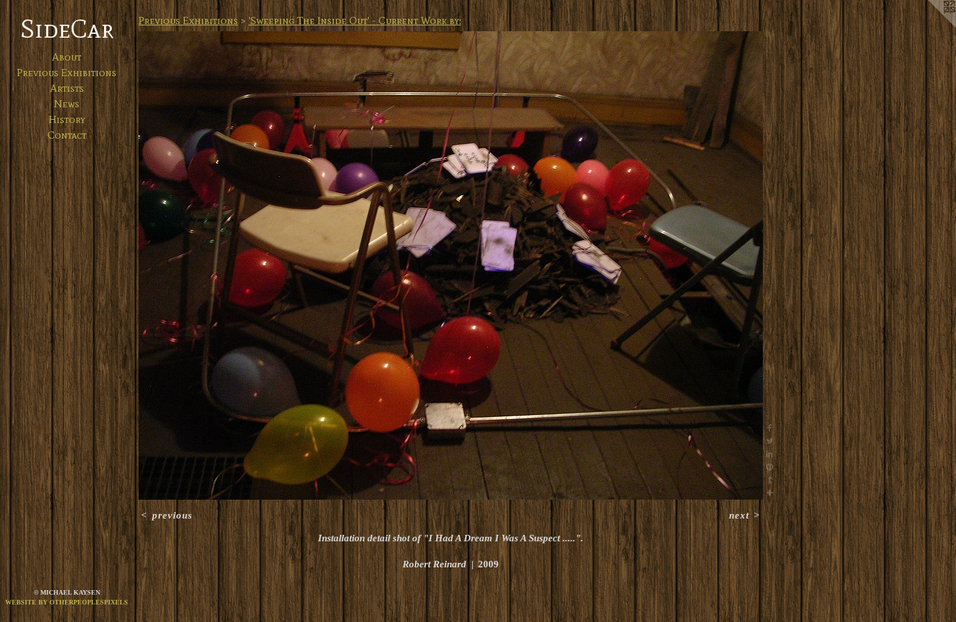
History (67, 119)
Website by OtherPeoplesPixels (66, 602)
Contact (66, 135)
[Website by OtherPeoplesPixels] (930, 26)
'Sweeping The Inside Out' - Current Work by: (354, 20)
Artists (67, 88)
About (66, 57)
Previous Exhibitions (66, 72)
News (66, 104)
